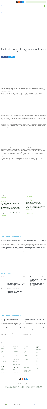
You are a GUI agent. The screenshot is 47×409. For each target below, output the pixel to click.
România (2, 348)
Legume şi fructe (3, 369)
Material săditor (15, 361)
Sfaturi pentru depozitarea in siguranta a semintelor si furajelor (10, 320)
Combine (14, 370)
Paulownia (14, 354)
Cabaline (25, 355)
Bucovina (37, 358)
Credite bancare (3, 361)
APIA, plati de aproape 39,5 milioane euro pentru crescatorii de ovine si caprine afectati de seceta (10, 208)
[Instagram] (17, 2)
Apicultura (14, 348)
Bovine (25, 351)
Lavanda (14, 352)
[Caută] (44, 2)
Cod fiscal (37, 352)
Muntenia (37, 365)
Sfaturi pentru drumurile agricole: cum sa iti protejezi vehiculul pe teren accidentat (34, 328)
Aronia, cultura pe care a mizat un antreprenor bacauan (15, 277)
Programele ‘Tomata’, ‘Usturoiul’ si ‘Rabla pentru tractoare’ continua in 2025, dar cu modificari (35, 211)
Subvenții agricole (3, 358)
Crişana (37, 360)
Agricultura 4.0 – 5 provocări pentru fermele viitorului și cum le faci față (11, 328)
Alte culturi (2, 372)
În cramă (25, 366)
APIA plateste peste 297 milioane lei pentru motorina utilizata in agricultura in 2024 (34, 203)
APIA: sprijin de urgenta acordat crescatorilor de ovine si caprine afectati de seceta (35, 194)
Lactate (25, 348)
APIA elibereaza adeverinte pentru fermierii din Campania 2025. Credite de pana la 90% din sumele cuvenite (10, 212)
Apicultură (25, 356)
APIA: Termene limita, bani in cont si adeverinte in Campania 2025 (10, 204)
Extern (2, 351)
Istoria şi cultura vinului (27, 370)
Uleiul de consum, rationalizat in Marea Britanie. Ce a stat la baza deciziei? (21, 122)
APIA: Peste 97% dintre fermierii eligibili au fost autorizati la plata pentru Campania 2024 (35, 207)
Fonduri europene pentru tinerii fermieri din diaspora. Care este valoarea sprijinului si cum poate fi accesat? (38, 278)
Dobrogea (37, 361)
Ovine (25, 352)
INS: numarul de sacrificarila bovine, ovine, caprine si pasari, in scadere (11, 241)
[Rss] (19, 2)
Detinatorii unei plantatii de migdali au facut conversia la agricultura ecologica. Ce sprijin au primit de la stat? (15, 290)
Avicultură (25, 358)
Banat (36, 357)
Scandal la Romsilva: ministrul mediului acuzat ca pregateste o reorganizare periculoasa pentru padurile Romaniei (10, 194)
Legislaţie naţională (38, 349)
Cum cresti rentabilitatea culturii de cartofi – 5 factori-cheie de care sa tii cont (34, 248)
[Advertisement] (23, 77)
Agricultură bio (3, 370)
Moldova (37, 364)
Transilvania (37, 368)
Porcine (25, 354)
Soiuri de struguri (26, 367)
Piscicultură (26, 359)
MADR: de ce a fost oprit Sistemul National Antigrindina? (9, 200)
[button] (44, 6)
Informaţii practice (27, 371)
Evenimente (3, 352)
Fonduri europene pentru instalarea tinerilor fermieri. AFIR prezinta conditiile (15, 284)
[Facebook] (21, 2)
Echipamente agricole (16, 372)
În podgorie (25, 364)
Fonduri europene (3, 360)
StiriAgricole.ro (8, 404)
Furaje (2, 368)
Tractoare (14, 369)
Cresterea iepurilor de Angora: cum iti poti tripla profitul (37, 284)
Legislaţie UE (37, 350)
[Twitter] (23, 2)
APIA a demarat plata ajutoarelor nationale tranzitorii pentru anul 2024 (34, 199)
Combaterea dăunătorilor (16, 364)
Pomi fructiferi (15, 355)
